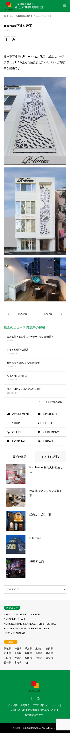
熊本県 (38, 658)
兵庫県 (28, 653)
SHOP (16, 423)
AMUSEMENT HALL (14, 619)
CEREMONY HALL (39, 628)
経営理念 (25, 705)
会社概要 (13, 705)
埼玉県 (17, 648)
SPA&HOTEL (51, 413)
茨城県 (7, 648)
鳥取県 (38, 653)
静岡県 (49, 648)
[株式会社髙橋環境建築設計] (35, 691)
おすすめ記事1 (51, 456)
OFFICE (17, 432)
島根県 (49, 653)
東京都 (38, 648)
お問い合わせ (18, 710)
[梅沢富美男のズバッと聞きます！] (50, 314)
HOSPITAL (18, 441)
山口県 (7, 658)
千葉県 (28, 648)
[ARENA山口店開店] (19, 314)
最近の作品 (19, 456)
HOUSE (48, 423)
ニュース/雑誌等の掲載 (50, 402)
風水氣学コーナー (33, 714)
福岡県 (28, 658)
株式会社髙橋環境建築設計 (26, 728)
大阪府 (17, 653)
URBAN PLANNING (14, 633)
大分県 (17, 658)
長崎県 (7, 662)
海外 (27, 662)
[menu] (64, 6)
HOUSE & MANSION (15, 628)
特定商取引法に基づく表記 (42, 710)
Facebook (32, 698)
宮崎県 (17, 662)
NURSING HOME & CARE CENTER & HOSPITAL (30, 624)
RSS (38, 698)
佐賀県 (49, 658)
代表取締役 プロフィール (46, 705)
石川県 (7, 653)
